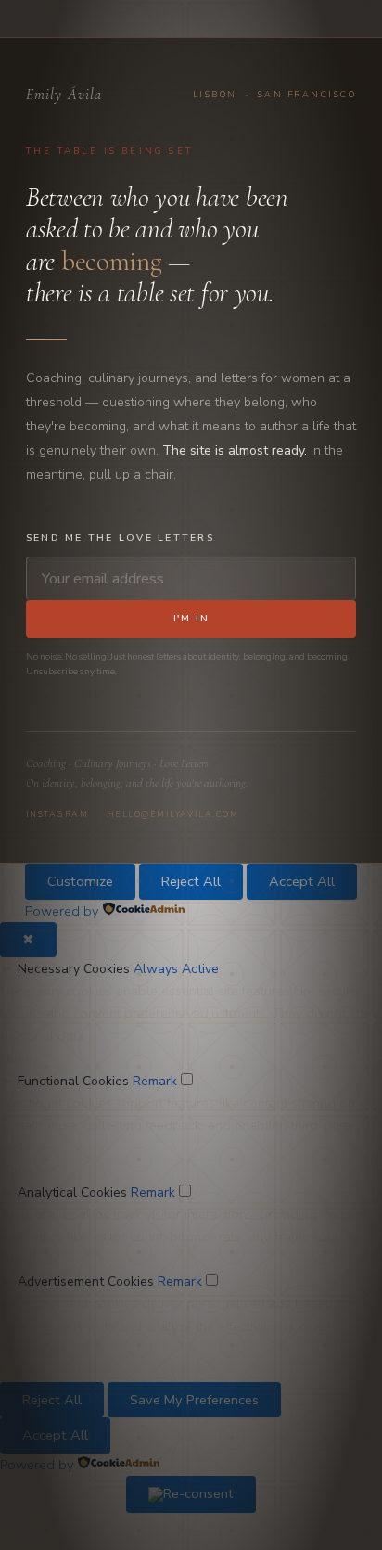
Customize (80, 881)
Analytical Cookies (72, 1192)
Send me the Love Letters (120, 538)
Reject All (191, 881)
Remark (155, 1081)
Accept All (302, 881)
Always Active (176, 969)
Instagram (57, 814)
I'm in (191, 618)
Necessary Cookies (74, 969)
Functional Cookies (73, 1081)
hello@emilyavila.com (172, 814)
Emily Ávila (64, 94)
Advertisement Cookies (86, 1281)
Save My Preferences (194, 1399)
